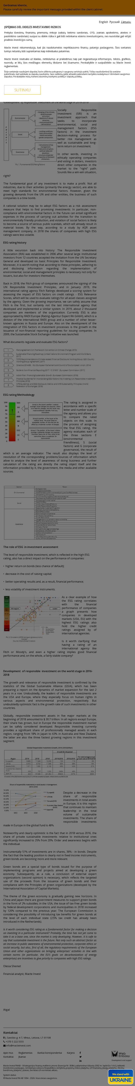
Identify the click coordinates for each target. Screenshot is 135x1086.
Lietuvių (126, 22)
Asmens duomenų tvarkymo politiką (48, 76)
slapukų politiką (74, 76)
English (104, 22)
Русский (114, 22)
